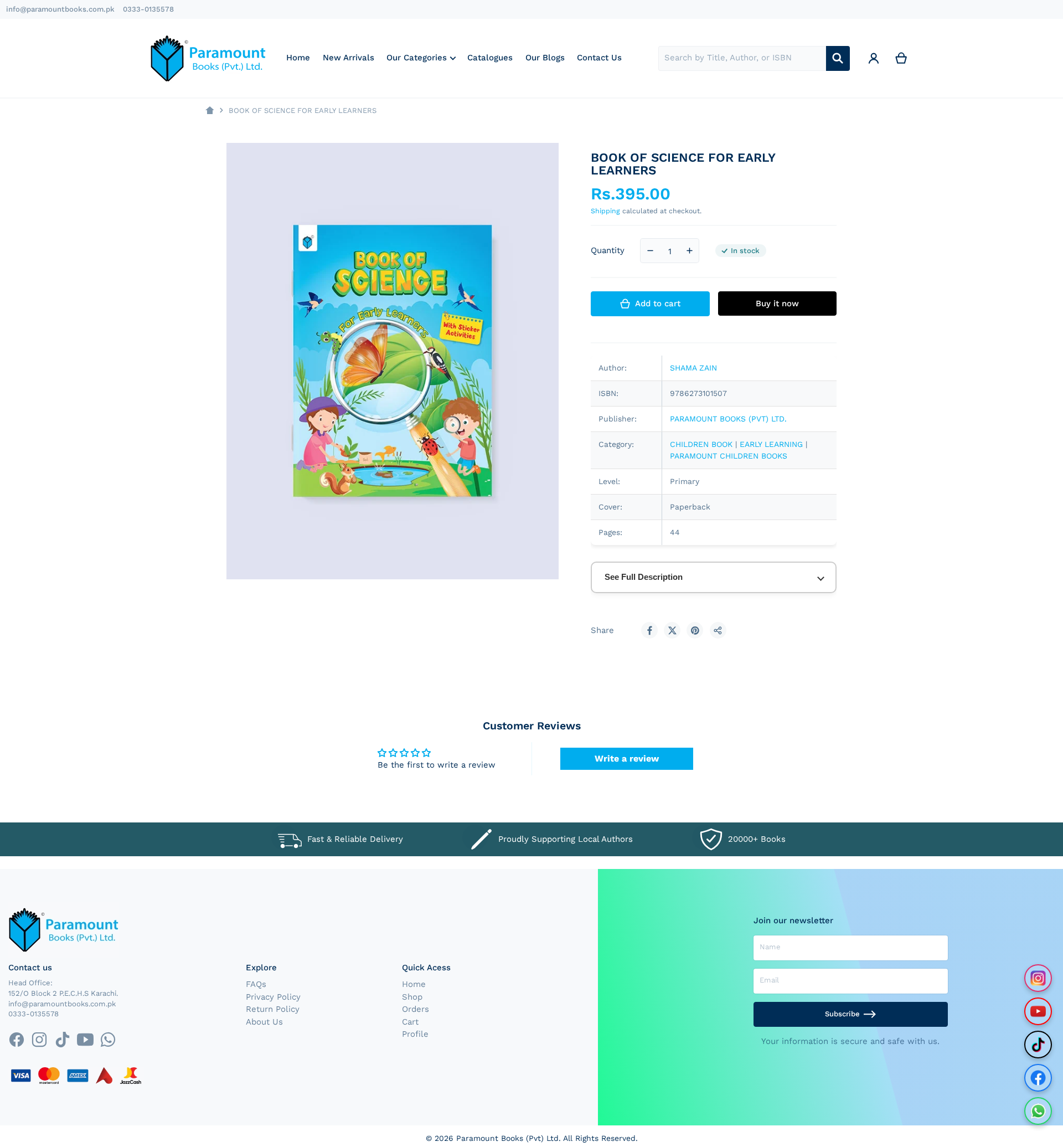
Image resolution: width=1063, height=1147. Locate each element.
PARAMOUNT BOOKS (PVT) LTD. (728, 418)
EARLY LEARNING (773, 444)
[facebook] (16, 1039)
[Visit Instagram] (1038, 978)
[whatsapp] (107, 1039)
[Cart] (901, 58)
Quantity (608, 250)
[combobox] (742, 58)
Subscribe (842, 1014)
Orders (415, 1009)
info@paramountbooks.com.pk (60, 9)
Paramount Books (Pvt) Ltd (507, 1138)
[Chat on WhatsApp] (1038, 1111)
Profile (415, 1034)
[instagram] (39, 1039)
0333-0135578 (148, 9)
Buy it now (777, 303)
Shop (412, 997)
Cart (410, 1022)
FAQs (256, 984)
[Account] (873, 58)
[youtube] (85, 1039)
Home (414, 984)
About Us (264, 1022)
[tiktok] (62, 1039)
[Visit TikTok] (1038, 1044)
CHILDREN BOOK (701, 444)
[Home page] (209, 110)
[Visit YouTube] (1038, 1011)
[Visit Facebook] (1038, 1078)
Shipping (605, 211)
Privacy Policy (273, 997)
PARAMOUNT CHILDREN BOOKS (728, 455)
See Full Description (644, 577)
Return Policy (273, 1009)
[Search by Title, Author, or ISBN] (838, 58)
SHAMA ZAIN (693, 367)
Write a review (627, 758)
